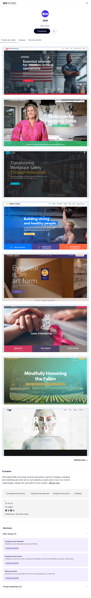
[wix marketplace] (9, 3)
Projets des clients (8, 40)
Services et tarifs (34, 40)
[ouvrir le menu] (87, 3)
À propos (22, 40)
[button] (45, 70)
